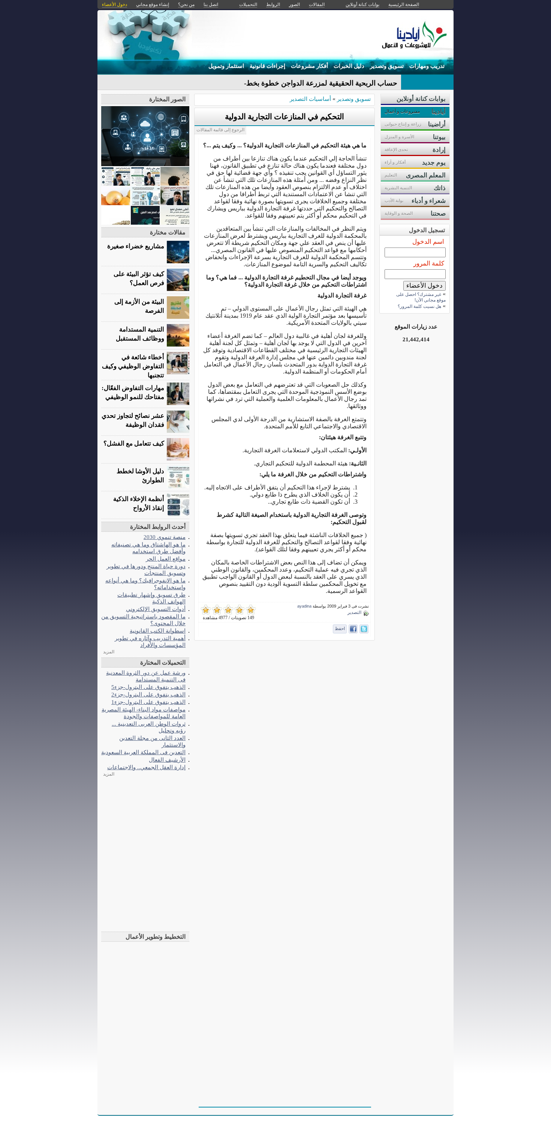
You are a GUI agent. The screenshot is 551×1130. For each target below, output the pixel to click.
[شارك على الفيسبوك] (353, 628)
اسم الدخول (428, 241)
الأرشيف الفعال (167, 759)
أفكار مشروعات (309, 66)
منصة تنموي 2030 (165, 537)
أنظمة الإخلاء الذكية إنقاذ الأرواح (138, 503)
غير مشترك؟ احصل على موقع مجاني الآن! (421, 297)
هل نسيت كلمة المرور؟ (419, 306)
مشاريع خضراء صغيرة (135, 246)
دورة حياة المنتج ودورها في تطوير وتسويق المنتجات (146, 569)
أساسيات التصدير (310, 99)
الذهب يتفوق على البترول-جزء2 (148, 694)
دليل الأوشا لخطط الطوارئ (140, 476)
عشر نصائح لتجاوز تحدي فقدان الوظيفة (133, 420)
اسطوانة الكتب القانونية (158, 630)
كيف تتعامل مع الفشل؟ (133, 443)
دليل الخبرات (349, 66)
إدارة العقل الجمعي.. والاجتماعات (146, 767)
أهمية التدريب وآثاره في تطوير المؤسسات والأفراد (150, 641)
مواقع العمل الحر (166, 558)
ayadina (304, 606)
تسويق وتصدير (387, 66)
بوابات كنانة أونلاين (362, 4)
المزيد (108, 651)
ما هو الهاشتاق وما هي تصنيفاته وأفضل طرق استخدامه (148, 547)
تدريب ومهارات (427, 66)
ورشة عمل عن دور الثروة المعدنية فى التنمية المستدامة (146, 676)
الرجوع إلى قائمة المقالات (220, 129)
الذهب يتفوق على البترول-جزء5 (148, 687)
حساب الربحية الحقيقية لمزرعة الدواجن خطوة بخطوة (318, 83)
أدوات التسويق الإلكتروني (156, 609)
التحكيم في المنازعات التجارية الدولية (284, 116)
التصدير (354, 612)
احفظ (340, 628)
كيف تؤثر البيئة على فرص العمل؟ (139, 278)
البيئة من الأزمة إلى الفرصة (139, 306)
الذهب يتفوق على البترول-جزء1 (148, 702)
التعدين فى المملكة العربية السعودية (143, 752)
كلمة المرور (428, 263)
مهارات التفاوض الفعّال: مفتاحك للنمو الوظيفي (133, 392)
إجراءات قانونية (267, 66)
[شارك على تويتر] (363, 628)
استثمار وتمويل (226, 66)
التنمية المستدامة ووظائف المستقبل (140, 334)
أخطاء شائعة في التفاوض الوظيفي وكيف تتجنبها (133, 366)
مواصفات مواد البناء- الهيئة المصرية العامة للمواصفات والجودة (144, 712)
